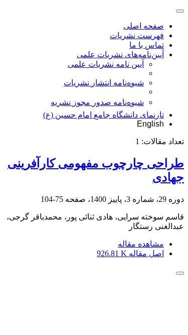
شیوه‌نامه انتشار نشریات (104, 82)
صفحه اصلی (143, 26)
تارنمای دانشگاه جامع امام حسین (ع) (103, 114)
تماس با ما (146, 45)
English (150, 124)
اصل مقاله (130, 253)
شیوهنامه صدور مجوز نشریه (97, 102)
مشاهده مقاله (141, 244)
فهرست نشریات (137, 35)
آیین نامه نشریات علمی (106, 64)
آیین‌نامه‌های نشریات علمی (120, 54)
